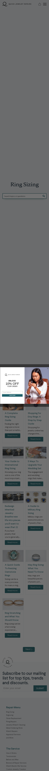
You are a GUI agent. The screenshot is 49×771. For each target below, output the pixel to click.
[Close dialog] (47, 368)
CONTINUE (12, 395)
